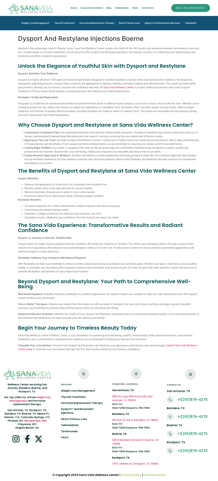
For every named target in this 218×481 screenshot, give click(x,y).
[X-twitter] (39, 439)
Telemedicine (69, 425)
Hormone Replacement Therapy (96, 23)
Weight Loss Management (35, 23)
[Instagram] (16, 439)
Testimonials (122, 8)
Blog (108, 8)
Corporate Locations (91, 8)
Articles (149, 475)
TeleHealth (190, 23)
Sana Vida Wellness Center (118, 87)
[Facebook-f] (27, 439)
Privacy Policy (131, 475)
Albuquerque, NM (35, 421)
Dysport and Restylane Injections (162, 23)
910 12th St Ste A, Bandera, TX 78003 (135, 420)
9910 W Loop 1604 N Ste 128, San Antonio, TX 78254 (132, 398)
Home (74, 8)
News (162, 475)
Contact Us (147, 8)
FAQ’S (64, 437)
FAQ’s (135, 8)
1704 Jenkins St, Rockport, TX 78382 (135, 464)
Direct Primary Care (129, 23)
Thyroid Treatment (64, 23)
